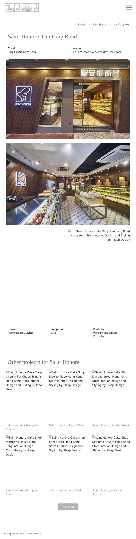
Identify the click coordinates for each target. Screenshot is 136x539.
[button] (68, 506)
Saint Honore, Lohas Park (65, 490)
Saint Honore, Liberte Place (66, 425)
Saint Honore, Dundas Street (110, 425)
